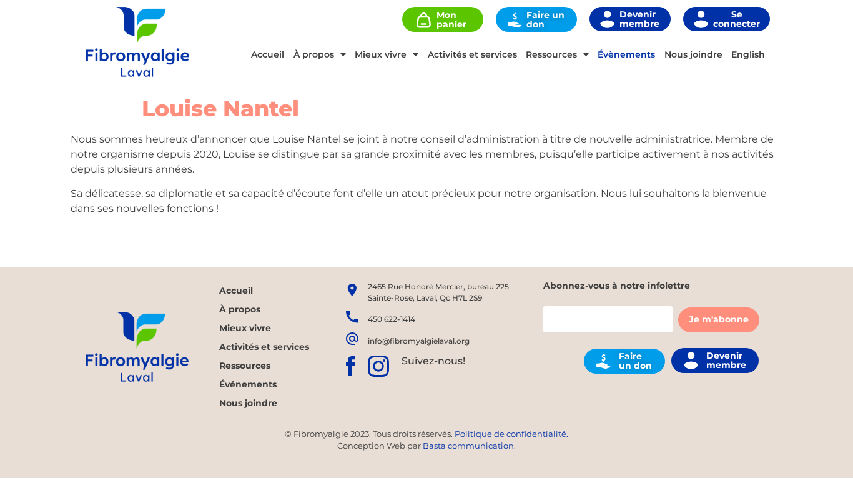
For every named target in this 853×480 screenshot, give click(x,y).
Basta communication (468, 446)
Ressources (551, 54)
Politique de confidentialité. (511, 434)
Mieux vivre (381, 54)
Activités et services (472, 54)
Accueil (267, 54)
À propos (313, 54)
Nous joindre (693, 54)
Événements (248, 384)
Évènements (626, 54)
